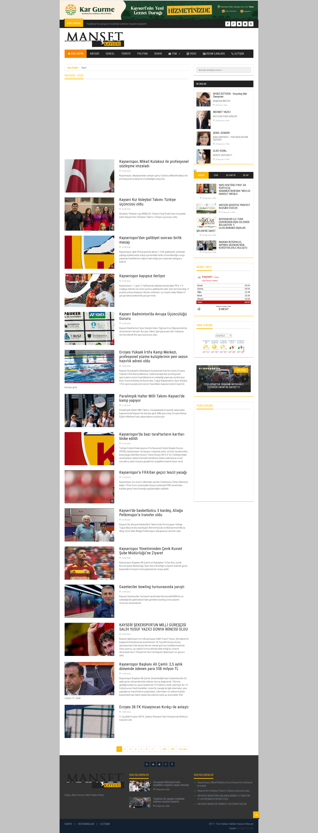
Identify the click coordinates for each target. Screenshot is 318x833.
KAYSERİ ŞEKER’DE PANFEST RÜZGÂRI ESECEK (234, 206)
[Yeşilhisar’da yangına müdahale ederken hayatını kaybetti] (140, 802)
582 (164, 749)
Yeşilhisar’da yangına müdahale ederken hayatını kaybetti (116, 24)
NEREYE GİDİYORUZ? (222, 155)
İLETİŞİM (239, 53)
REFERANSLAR (86, 824)
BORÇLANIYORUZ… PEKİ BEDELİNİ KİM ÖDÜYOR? (230, 138)
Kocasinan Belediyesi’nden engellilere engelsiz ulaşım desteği (171, 784)
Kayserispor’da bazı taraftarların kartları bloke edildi (151, 436)
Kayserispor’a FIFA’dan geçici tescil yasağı (153, 472)
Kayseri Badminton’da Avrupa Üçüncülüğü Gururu (153, 316)
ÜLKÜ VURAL (220, 150)
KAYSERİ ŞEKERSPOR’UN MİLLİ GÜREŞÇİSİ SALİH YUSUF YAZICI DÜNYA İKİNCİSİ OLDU (153, 627)
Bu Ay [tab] (246, 175)
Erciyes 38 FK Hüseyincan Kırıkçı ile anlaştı (153, 707)
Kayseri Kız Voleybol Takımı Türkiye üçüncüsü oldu (147, 201)
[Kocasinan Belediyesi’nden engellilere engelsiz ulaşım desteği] (140, 786)
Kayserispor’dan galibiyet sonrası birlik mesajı (150, 239)
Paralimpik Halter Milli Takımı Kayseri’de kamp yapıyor (152, 398)
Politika (142, 53)
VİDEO (192, 53)
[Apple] (159, 764)
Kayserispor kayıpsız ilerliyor (142, 276)
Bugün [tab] (201, 175)
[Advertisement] (126, 120)
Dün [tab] (216, 175)
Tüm (174, 53)
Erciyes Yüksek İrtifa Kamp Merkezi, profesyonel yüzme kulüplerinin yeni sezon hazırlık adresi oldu (153, 356)
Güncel (110, 53)
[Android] (153, 764)
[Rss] (146, 764)
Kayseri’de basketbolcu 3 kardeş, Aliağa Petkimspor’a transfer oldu (151, 512)
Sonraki (183, 749)
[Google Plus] (165, 764)
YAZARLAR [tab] (201, 84)
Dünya (158, 53)
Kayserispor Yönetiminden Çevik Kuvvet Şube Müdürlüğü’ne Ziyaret (150, 550)
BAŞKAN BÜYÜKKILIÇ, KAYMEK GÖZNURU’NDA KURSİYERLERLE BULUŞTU (233, 244)
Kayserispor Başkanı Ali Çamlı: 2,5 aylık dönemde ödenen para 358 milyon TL (150, 666)
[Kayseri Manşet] (94, 39)
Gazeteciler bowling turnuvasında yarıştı (151, 586)
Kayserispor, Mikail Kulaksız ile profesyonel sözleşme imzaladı (154, 163)
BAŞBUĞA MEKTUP (221, 101)
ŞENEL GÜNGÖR (221, 132)
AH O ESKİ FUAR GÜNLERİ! (225, 116)
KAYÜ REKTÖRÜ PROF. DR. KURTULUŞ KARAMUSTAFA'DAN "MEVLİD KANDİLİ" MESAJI (234, 189)
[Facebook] (172, 764)
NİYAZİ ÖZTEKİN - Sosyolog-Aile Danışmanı (230, 95)
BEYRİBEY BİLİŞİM (245, 828)
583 (173, 749)
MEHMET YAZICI (222, 112)
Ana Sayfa (76, 53)
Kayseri (94, 53)
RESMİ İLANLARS (215, 53)
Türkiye (126, 53)
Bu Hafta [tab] (231, 175)
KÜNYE (68, 824)
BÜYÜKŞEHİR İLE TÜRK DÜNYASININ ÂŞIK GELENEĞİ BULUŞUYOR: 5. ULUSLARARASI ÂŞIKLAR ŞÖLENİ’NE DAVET (222, 225)
